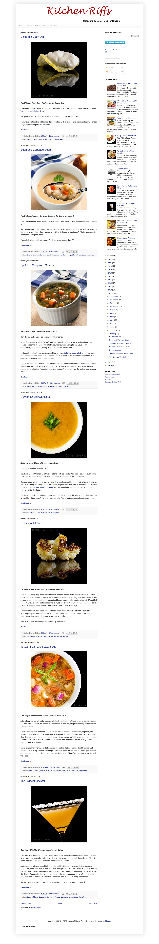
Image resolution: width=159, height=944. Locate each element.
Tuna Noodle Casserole (126, 118)
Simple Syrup (122, 168)
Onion (40, 139)
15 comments (54, 136)
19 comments (54, 251)
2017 (110, 276)
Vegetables (55, 636)
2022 (110, 259)
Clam (29, 139)
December (114, 296)
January (113, 334)
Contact (54, 26)
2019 (110, 269)
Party (45, 139)
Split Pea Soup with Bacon (74, 353)
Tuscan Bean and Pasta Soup (41, 487)
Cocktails (50, 897)
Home (21, 26)
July (111, 313)
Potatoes (63, 255)
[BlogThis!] (69, 136)
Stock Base (81, 255)
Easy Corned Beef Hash (126, 136)
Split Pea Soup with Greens (37, 265)
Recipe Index (110, 377)
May (112, 320)
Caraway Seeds (45, 255)
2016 (110, 280)
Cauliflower (31, 513)
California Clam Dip (32, 36)
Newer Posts (26, 903)
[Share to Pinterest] (76, 136)
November (114, 300)
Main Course (50, 771)
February (114, 330)
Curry (38, 513)
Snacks (51, 139)
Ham (45, 386)
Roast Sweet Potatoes (126, 238)
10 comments (54, 509)
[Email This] (67, 136)
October (113, 303)
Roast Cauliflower (31, 523)
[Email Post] (62, 136)
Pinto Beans (60, 771)
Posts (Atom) (36, 907)
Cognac (57, 897)
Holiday (34, 139)
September (114, 306)
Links (45, 26)
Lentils (42, 771)
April (112, 323)
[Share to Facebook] (74, 136)
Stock (74, 255)
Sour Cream (59, 139)
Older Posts (92, 903)
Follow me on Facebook (112, 50)
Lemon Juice (73, 897)
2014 (110, 286)
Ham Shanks (53, 386)
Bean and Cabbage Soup (35, 149)
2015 (110, 283)
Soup (69, 255)
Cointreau (64, 897)
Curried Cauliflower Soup (35, 396)
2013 (110, 290)
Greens (40, 386)
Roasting (39, 636)
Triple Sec (82, 897)
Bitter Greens (32, 386)
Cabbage (36, 255)
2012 (110, 293)
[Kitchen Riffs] (112, 58)
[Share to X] (72, 136)
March (112, 327)
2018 (110, 273)
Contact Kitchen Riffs (113, 382)
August (113, 310)
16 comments (55, 767)
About (29, 26)
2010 (110, 366)
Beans (29, 255)
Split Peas (67, 386)
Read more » (25, 130)
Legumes (55, 255)
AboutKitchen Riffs (112, 375)
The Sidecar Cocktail (32, 781)
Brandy (29, 897)
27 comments (54, 633)
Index (37, 26)
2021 (110, 263)
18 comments (55, 383)
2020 (110, 266)
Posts (110, 68)
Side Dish (46, 636)
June (112, 317)
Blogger (108, 921)
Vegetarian (90, 255)
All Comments (113, 72)
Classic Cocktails (39, 897)
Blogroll (108, 380)
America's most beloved (31, 111)
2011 (110, 362)
